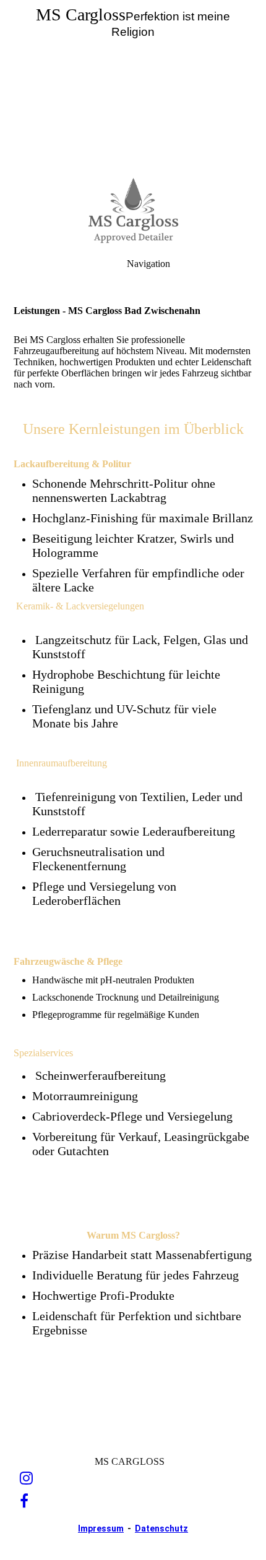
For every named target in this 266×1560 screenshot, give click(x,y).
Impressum (101, 1528)
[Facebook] (24, 1501)
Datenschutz (161, 1528)
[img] (133, 86)
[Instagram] (26, 1478)
